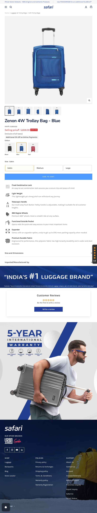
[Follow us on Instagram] (12, 449)
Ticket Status (71, 498)
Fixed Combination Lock (22, 185)
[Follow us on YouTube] (17, 449)
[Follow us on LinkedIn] (21, 449)
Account (69, 471)
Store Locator (10, 476)
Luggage (8, 462)
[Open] (6, 507)
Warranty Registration (44, 485)
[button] (94, 254)
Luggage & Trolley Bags (19, 13)
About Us (70, 462)
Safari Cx (69, 494)
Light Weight (17, 193)
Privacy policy (40, 462)
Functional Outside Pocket (23, 221)
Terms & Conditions (43, 476)
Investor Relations (73, 476)
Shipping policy (41, 471)
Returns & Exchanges (44, 467)
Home (7, 13)
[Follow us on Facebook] (7, 449)
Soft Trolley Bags (34, 13)
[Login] (86, 7)
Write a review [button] (48, 309)
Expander (16, 230)
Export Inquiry (71, 489)
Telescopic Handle (19, 202)
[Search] (11, 7)
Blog (6, 471)
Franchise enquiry (73, 485)
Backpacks (9, 467)
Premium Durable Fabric (22, 238)
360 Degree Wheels (20, 213)
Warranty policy (41, 480)
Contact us (70, 467)
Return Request (72, 480)
